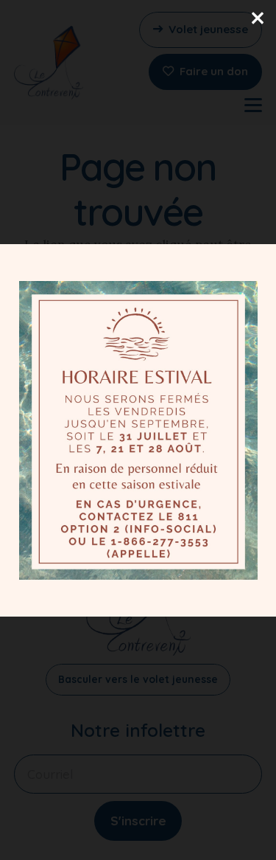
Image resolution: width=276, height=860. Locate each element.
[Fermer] (257, 18)
